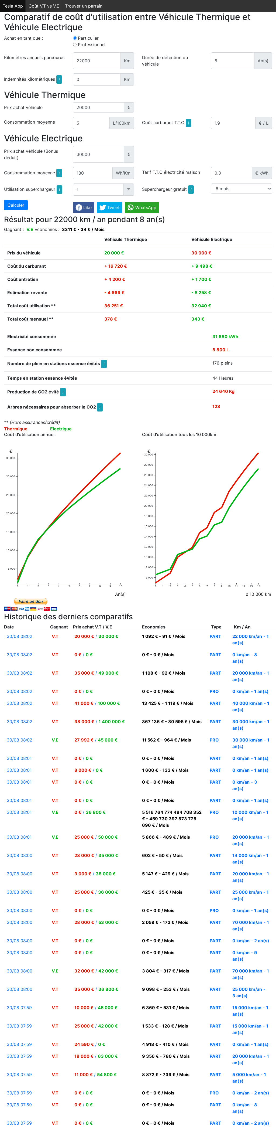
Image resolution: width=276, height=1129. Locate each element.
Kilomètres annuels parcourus (34, 57)
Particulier (88, 38)
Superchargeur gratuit (166, 189)
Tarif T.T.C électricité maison (171, 172)
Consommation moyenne (29, 122)
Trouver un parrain (83, 6)
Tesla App (13, 6)
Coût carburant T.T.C (165, 122)
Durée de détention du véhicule (165, 61)
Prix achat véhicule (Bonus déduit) (31, 154)
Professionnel (91, 44)
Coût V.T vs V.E (44, 6)
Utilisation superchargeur (32, 189)
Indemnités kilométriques (32, 79)
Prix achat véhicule (23, 107)
